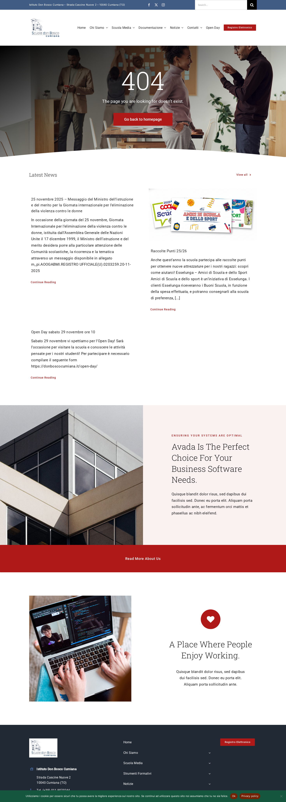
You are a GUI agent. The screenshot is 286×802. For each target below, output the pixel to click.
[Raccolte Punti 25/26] (203, 214)
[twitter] (156, 4)
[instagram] (163, 4)
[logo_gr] (45, 19)
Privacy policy (250, 796)
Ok (234, 796)
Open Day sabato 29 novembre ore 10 (63, 332)
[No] (281, 796)
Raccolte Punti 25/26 (169, 251)
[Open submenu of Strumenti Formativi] (210, 774)
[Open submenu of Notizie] (210, 784)
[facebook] (149, 4)
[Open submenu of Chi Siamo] (210, 753)
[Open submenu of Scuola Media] (210, 763)
